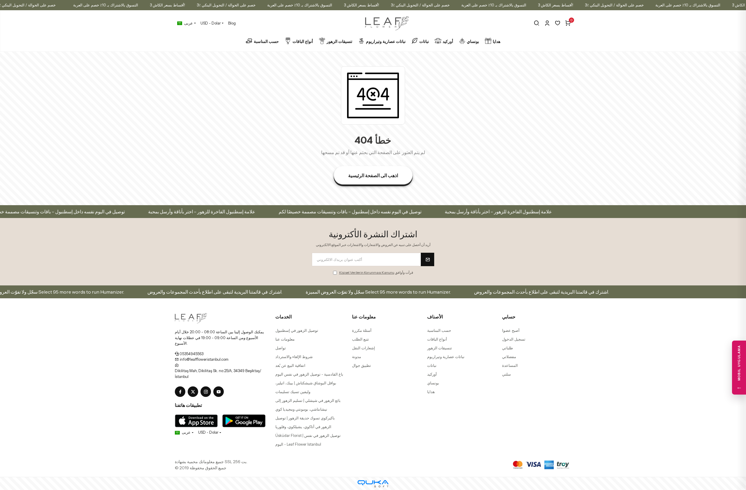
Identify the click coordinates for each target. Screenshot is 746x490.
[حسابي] (547, 23)
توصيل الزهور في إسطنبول (296, 330)
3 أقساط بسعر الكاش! (167, 5)
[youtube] (219, 392)
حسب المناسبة (266, 41)
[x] (194, 392)
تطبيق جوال (361, 365)
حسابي (508, 317)
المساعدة (510, 365)
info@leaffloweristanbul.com (203, 359)
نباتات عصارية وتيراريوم (386, 41)
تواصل (280, 348)
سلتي (506, 374)
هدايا (496, 41)
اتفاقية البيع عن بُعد (290, 365)
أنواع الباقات (303, 41)
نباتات (424, 41)
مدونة (356, 356)
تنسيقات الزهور (339, 41)
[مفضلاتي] (558, 23)
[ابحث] (537, 23)
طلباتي (507, 348)
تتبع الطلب (360, 339)
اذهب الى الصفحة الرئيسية (373, 175)
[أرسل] (427, 259)
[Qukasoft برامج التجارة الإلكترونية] (373, 483)
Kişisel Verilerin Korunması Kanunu (366, 272)
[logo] (191, 317)
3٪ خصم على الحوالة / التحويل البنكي (226, 5)
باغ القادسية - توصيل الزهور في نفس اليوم (309, 374)
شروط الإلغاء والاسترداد (294, 356)
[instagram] (206, 392)
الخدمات (283, 317)
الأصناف (435, 317)
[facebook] (181, 392)
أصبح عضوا (511, 330)
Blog (232, 23)
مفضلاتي (509, 356)
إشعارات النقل (363, 348)
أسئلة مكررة (362, 330)
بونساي (473, 41)
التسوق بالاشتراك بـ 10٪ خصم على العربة (105, 5)
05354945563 (191, 353)
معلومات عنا (285, 339)
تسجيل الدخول (513, 339)
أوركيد (448, 41)
